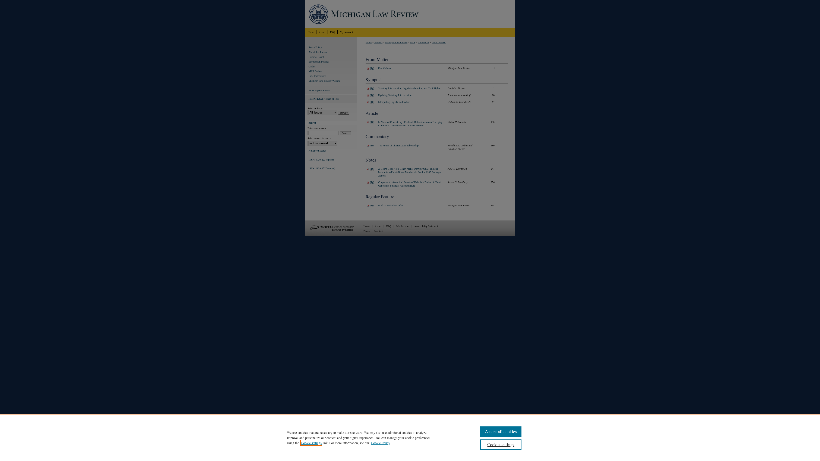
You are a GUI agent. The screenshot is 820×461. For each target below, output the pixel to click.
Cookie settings (311, 443)
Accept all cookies (501, 431)
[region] (410, 437)
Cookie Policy (380, 443)
